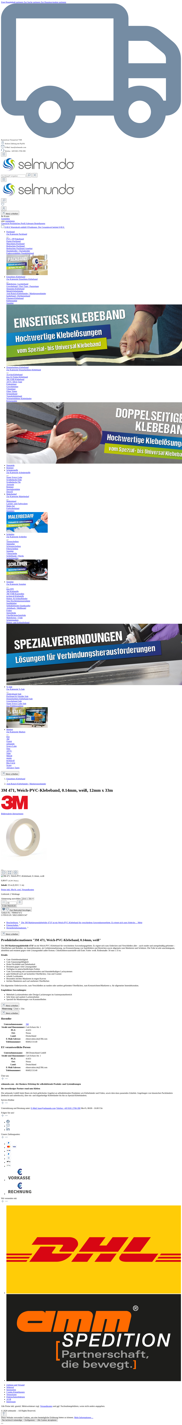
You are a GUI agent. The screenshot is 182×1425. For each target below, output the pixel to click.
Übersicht (5, 223)
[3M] (91, 803)
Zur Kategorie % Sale (15, 689)
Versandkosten (46, 1406)
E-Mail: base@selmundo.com (43, 1108)
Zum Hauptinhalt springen (12, 2)
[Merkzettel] (2, 205)
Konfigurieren (30, 1420)
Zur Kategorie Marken (15, 732)
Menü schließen (12, 214)
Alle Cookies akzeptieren (47, 1420)
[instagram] (8, 1126)
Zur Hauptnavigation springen (53, 2)
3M (27, 1024)
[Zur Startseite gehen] (39, 172)
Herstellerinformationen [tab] (16, 928)
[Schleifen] (27, 579)
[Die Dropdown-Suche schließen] (34, 175)
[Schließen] (2, 1423)
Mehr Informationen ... (83, 1417)
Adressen (30, 223)
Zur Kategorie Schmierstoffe (18, 472)
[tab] (74, 922)
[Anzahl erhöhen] (19, 902)
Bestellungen (39, 223)
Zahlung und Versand (15, 1385)
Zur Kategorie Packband (16, 234)
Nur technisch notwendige (12, 1420)
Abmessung (11, 899)
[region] (91, 846)
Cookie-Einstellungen (15, 1392)
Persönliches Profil (18, 223)
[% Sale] (27, 727)
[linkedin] (8, 1130)
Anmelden (5, 219)
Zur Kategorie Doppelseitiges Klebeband (23, 370)
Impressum (11, 1402)
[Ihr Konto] (3, 208)
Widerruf (10, 1387)
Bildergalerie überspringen (12, 814)
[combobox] (13, 176)
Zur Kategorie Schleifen (16, 537)
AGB (8, 1399)
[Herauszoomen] (3, 873)
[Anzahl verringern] (3, 902)
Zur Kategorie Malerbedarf (17, 496)
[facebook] (8, 1122)
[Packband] (27, 274)
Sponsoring (11, 1390)
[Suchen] (29, 175)
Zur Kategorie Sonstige (16, 584)
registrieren (10, 221)
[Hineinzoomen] (15, 873)
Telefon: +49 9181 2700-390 (68, 1108)
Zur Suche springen (32, 2)
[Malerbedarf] (27, 532)
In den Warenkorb (9, 906)
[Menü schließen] (7, 237)
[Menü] (3, 154)
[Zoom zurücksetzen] (9, 873)
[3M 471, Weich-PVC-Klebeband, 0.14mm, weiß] (24, 837)
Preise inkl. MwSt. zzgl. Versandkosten (17, 889)
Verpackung (11, 1394)
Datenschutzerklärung (15, 1397)
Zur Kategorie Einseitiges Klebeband (22, 279)
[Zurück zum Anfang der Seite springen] (3, 1414)
